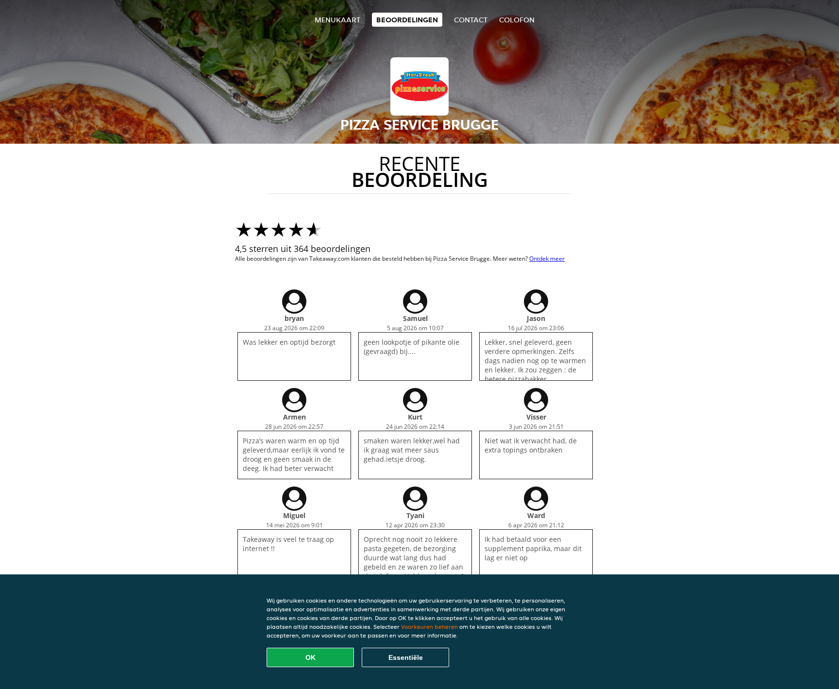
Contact (470, 20)
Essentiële (405, 657)
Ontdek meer (547, 258)
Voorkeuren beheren (429, 626)
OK (310, 657)
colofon (517, 20)
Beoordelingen (407, 20)
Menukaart (337, 20)
